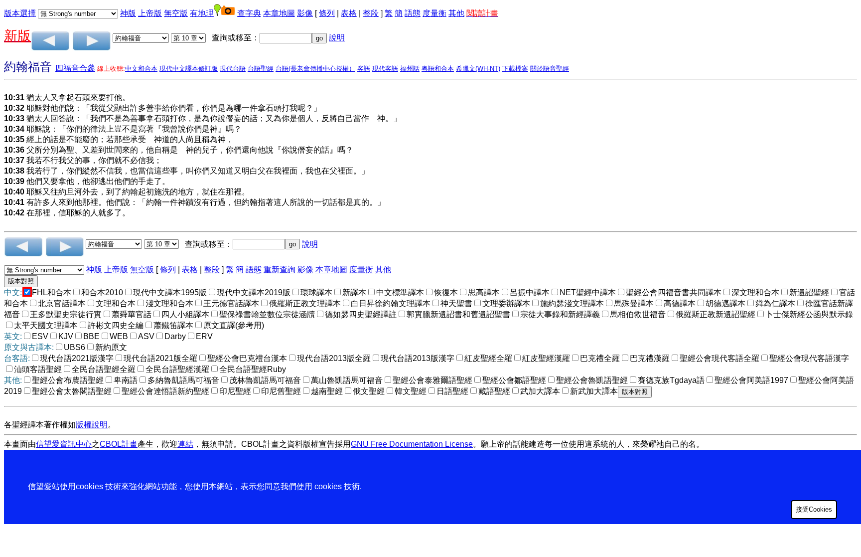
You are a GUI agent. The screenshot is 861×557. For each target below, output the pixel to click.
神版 (128, 13)
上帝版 (150, 13)
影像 (305, 13)
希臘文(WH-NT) (478, 68)
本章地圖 (279, 13)
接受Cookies (814, 509)
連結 (185, 444)
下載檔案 (515, 68)
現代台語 (233, 68)
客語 (363, 68)
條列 (327, 13)
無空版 (176, 13)
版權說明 (92, 424)
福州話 (410, 68)
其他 (456, 13)
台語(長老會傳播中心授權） (315, 68)
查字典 (249, 13)
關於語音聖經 (549, 68)
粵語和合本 (438, 68)
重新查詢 (279, 269)
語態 (413, 13)
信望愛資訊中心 (64, 444)
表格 (349, 13)
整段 (371, 13)
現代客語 (385, 68)
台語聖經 (261, 68)
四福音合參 (75, 68)
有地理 (202, 13)
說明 (337, 37)
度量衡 (434, 13)
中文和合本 (141, 68)
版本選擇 (20, 13)
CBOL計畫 (119, 444)
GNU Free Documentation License (412, 444)
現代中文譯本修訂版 (188, 68)
